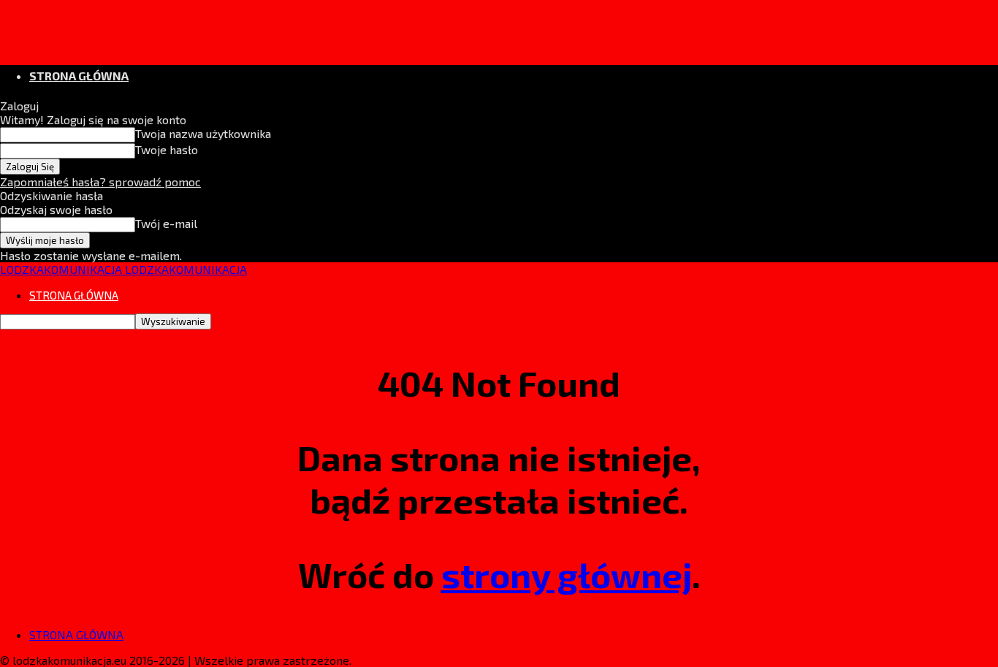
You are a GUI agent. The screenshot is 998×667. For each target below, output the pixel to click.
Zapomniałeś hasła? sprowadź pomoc (100, 181)
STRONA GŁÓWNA (79, 76)
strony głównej (566, 574)
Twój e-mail (166, 223)
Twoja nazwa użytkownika (203, 133)
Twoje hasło (166, 149)
